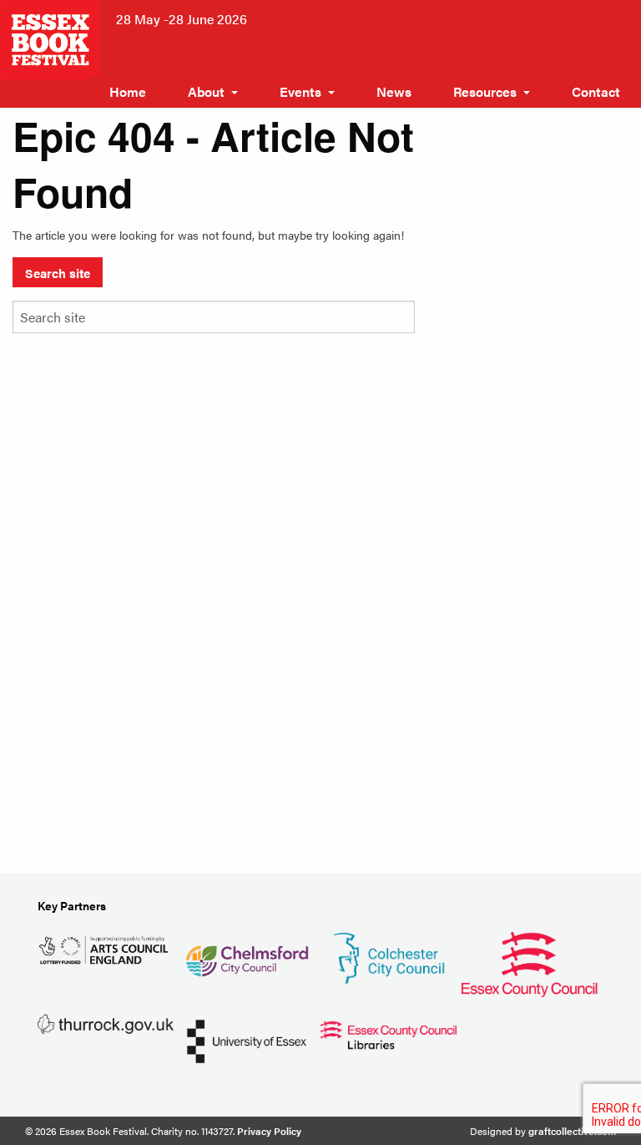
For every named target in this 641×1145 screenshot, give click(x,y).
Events (300, 91)
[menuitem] (127, 92)
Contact (596, 91)
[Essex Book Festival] (51, 38)
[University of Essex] (247, 1039)
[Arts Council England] (106, 948)
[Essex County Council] (530, 961)
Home (127, 91)
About (206, 91)
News (393, 91)
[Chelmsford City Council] (247, 954)
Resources (485, 91)
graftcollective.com (572, 1130)
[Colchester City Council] (388, 955)
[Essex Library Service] (388, 1032)
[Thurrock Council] (106, 1022)
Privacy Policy (269, 1130)
